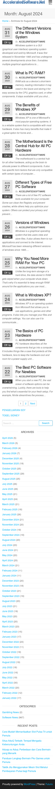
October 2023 (9, 590)
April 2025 (7, 499)
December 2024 (10, 519)
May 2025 (7, 494)
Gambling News (10, 712)
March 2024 (8, 565)
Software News (10, 717)
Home (5, 21)
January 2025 (9, 514)
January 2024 (9, 575)
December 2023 (10, 580)
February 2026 (9, 448)
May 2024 (7, 555)
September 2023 (11, 596)
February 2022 (9, 692)
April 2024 (7, 560)
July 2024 (7, 545)
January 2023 (9, 636)
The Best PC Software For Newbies (33, 369)
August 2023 (8, 601)
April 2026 (7, 438)
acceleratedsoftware (32, 41)
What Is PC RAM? (30, 72)
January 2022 (9, 698)
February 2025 (9, 509)
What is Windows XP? (33, 294)
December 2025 (10, 458)
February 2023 (9, 631)
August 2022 (8, 662)
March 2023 (8, 626)
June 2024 (7, 550)
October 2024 (9, 529)
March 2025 (8, 504)
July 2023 (7, 606)
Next (32, 403)
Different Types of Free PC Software (33, 184)
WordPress (29, 784)
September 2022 (11, 657)
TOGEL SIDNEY (11, 415)
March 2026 (8, 443)
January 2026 (9, 453)
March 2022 (8, 687)
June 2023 (7, 611)
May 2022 (7, 677)
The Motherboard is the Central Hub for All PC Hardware (34, 145)
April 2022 (7, 682)
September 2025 (11, 473)
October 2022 (9, 652)
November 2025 (10, 463)
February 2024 (9, 570)
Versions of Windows (32, 222)
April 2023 (7, 621)
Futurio (49, 784)
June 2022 (7, 672)
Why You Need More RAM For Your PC (32, 260)
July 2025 (7, 484)
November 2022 (10, 647)
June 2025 (7, 489)
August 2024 (8, 540)
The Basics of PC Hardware (29, 333)
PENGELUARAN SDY (14, 410)
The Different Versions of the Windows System (33, 32)
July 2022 (7, 667)
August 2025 (8, 478)
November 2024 (10, 524)
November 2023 (10, 585)
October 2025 (9, 468)
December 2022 (10, 641)
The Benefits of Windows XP (27, 107)
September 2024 (11, 535)
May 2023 (7, 616)
